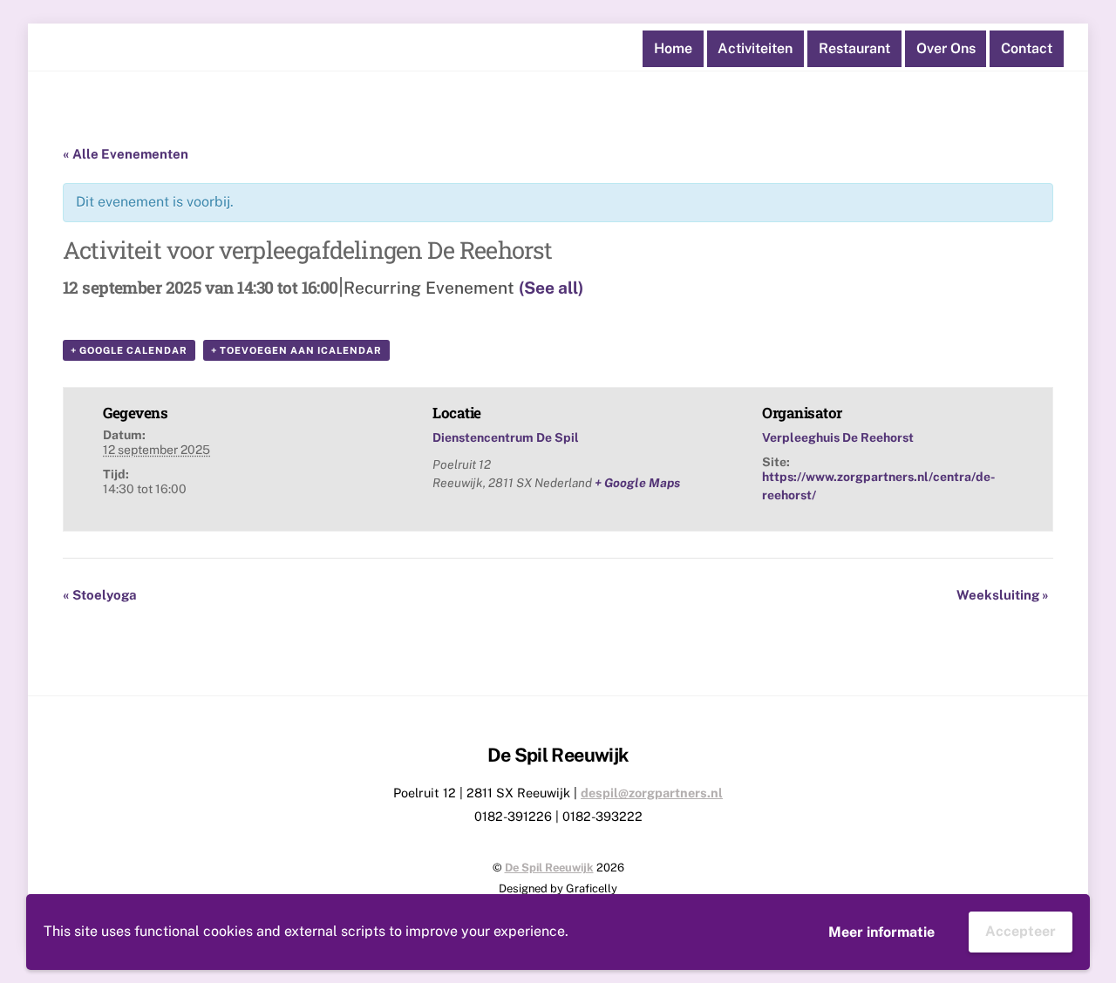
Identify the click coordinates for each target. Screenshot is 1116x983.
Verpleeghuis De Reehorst (838, 437)
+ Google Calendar (129, 350)
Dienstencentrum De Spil (505, 437)
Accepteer (1020, 931)
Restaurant (854, 48)
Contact (1026, 48)
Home (673, 48)
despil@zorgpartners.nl (652, 792)
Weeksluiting (1002, 594)
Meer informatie (881, 932)
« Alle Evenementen (125, 153)
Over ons (946, 48)
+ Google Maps (637, 483)
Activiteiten (755, 48)
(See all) (551, 287)
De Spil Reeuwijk (549, 867)
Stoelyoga (100, 594)
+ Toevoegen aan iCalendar (296, 350)
